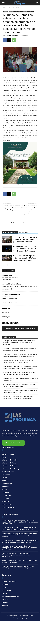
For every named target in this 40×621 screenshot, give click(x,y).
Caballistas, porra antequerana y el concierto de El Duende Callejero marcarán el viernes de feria (18, 397)
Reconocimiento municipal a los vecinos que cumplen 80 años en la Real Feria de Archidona (25, 258)
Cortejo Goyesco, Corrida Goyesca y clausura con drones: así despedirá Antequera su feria (18, 361)
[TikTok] (22, 618)
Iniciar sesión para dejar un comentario (20, 329)
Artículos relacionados (10, 232)
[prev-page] (3, 265)
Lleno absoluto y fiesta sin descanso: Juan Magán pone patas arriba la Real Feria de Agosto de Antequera (20, 355)
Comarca (31, 11)
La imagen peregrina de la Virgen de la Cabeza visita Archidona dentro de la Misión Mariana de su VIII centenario (19, 343)
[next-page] (6, 265)
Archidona (16, 7)
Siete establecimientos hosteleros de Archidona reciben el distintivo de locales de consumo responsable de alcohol (29, 210)
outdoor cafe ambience (11, 294)
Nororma (9, 7)
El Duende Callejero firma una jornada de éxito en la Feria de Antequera (20, 379)
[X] (9, 40)
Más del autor (23, 232)
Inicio (3, 7)
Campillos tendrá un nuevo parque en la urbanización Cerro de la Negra (11, 208)
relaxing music (7, 275)
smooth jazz (6, 308)
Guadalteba (18, 11)
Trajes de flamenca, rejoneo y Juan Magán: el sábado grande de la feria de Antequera (19, 385)
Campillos (25, 11)
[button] (3, 2)
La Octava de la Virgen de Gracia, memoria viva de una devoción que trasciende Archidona (25, 239)
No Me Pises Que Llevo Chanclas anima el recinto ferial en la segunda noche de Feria (20, 391)
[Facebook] (5, 40)
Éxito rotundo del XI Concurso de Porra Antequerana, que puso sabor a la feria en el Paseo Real (19, 373)
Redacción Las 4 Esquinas (11, 35)
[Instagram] (18, 618)
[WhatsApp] (14, 40)
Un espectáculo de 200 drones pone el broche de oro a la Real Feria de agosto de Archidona (24, 249)
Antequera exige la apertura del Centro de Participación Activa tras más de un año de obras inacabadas (20, 367)
